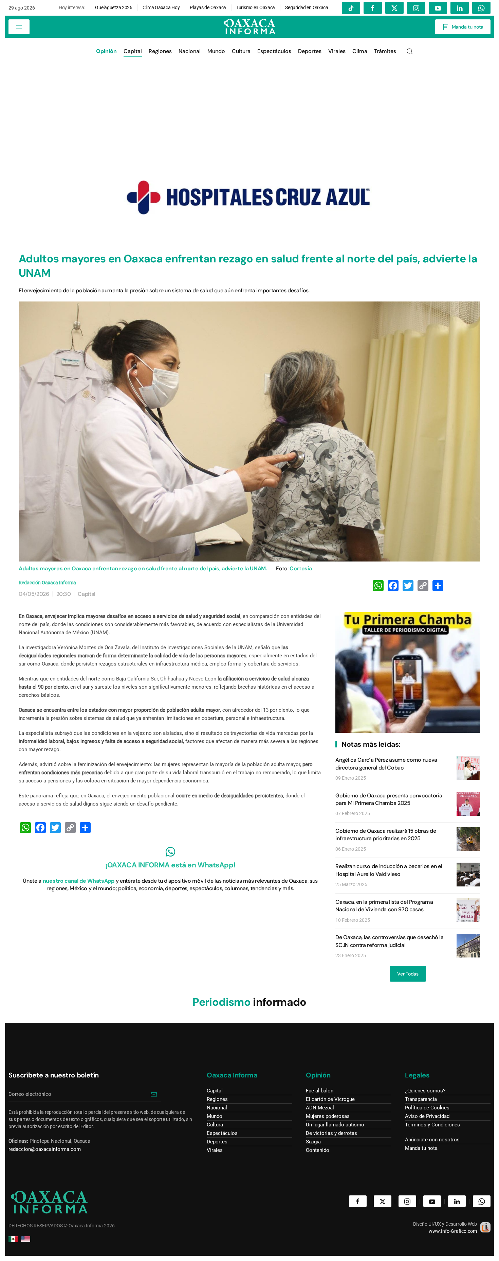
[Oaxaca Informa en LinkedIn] (459, 8)
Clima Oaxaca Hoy (161, 7)
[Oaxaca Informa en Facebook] (373, 8)
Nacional (190, 51)
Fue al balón (319, 1091)
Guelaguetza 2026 (113, 7)
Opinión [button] (106, 51)
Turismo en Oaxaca (255, 7)
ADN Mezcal (320, 1108)
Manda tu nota (466, 27)
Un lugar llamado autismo (335, 1125)
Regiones (160, 51)
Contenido (317, 1150)
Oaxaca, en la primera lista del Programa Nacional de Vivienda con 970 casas (384, 905)
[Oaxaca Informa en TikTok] (351, 8)
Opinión (318, 1075)
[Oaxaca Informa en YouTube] (438, 8)
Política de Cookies (427, 1108)
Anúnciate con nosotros (432, 1140)
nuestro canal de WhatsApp (78, 880)
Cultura (241, 51)
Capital (133, 51)
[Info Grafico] (485, 1226)
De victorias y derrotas (331, 1133)
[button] (19, 26)
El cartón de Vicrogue (330, 1099)
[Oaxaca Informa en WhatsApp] (481, 8)
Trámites (385, 51)
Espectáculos (274, 51)
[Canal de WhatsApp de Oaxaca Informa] (170, 852)
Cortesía (301, 568)
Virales (215, 1150)
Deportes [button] (309, 51)
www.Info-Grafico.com (453, 1231)
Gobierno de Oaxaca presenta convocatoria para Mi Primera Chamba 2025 (388, 799)
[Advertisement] (249, 115)
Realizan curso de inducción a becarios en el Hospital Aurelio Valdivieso (388, 870)
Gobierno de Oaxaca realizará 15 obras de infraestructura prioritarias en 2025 (385, 834)
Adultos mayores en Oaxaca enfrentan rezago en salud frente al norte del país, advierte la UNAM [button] (249, 431)
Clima (359, 51)
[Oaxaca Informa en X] (394, 8)
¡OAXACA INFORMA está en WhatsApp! (170, 865)
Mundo (216, 51)
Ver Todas (407, 974)
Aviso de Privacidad (427, 1116)
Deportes (217, 1142)
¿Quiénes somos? (425, 1091)
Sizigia (313, 1142)
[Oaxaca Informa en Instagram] (416, 8)
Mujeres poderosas (328, 1116)
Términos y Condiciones (432, 1125)
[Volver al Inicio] (249, 26)
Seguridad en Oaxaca (306, 7)
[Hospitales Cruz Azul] (249, 197)
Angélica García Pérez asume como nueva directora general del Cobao (386, 763)
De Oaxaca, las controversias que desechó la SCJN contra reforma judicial (389, 941)
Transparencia (421, 1099)
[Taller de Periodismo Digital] (407, 672)
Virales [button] (337, 51)
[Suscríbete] (153, 1094)
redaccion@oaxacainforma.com (44, 1149)
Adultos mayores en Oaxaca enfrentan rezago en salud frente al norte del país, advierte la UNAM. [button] (143, 568)
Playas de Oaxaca (208, 7)
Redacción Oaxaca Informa (47, 582)
